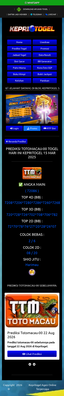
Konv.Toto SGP (44, 67)
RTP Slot (51, 128)
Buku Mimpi (19, 74)
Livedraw (44, 42)
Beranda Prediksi (17, 141)
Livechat (52, 14)
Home (19, 42)
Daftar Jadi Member (17, 14)
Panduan (44, 80)
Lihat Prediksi (33, 353)
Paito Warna (19, 67)
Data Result (45, 54)
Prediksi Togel (19, 48)
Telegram (37, 14)
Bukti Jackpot (45, 74)
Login (15, 128)
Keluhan (19, 80)
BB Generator (45, 61)
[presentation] (30, 364)
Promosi (45, 48)
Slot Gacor (19, 61)
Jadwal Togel (19, 54)
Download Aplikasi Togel (35, 9)
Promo (33, 128)
